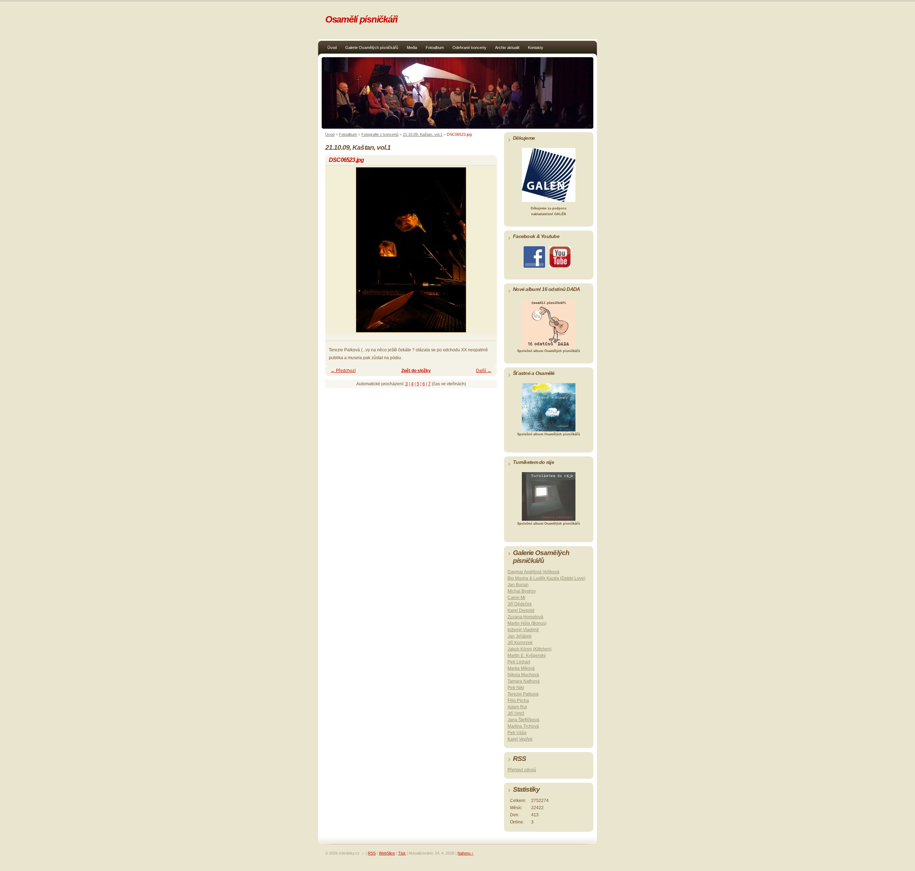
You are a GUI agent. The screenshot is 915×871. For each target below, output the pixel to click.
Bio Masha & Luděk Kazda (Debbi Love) (546, 578)
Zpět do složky (416, 370)
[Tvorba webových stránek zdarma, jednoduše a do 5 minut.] (363, 853)
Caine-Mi (516, 597)
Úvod (332, 47)
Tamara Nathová (524, 681)
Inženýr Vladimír (523, 629)
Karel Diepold (521, 610)
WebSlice (387, 853)
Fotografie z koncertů (380, 134)
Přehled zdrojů (522, 769)
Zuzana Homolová (525, 616)
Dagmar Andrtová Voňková (533, 571)
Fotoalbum (435, 47)
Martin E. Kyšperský (527, 655)
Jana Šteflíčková (523, 719)
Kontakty (535, 47)
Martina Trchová (523, 726)
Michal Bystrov (522, 591)
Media (412, 47)
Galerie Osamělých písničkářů (371, 47)
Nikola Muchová (523, 674)
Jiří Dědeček (520, 604)
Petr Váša (517, 732)
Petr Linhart (519, 661)
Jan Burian (518, 584)
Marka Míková (521, 668)
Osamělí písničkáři (361, 19)
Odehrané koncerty (469, 47)
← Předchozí (343, 370)
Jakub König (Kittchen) (530, 649)
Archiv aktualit (507, 47)
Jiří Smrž (516, 713)
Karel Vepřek (520, 739)
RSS (372, 853)
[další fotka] (485, 253)
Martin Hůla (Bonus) (527, 623)
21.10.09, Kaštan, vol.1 (422, 134)
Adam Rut (517, 706)
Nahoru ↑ (466, 853)
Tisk (402, 853)
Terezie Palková (523, 694)
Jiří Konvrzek (520, 642)
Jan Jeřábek (519, 636)
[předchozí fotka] (337, 253)
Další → (483, 370)
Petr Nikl (516, 687)
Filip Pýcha (518, 700)
